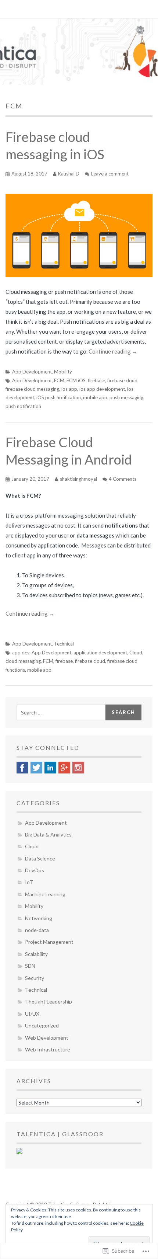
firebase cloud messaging (32, 389)
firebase (96, 380)
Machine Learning (45, 894)
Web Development (46, 1037)
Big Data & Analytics (48, 834)
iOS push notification (58, 397)
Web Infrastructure (47, 1049)
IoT (29, 882)
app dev (20, 652)
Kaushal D (68, 174)
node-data (37, 930)
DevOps (34, 870)
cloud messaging (23, 661)
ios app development (102, 389)
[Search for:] (61, 712)
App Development (32, 372)
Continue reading (113, 351)
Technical (64, 644)
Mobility (63, 372)
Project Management (49, 942)
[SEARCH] (143, 9)
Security (34, 978)
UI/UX (32, 1014)
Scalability (36, 954)
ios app (69, 389)
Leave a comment (110, 174)
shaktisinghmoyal (78, 479)
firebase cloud (122, 380)
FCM (59, 380)
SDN (30, 966)
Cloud (135, 652)
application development (100, 652)
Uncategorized (42, 1025)
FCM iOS (76, 380)
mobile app (95, 397)
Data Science (40, 858)
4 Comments (122, 479)
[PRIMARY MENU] (15, 9)
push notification (23, 406)
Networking (38, 918)
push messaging (126, 397)
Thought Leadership (48, 1001)
